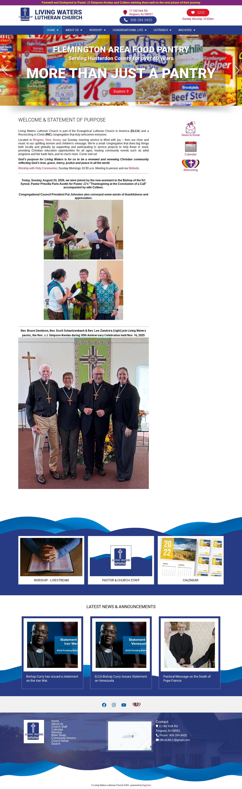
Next (236, 70)
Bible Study (58, 735)
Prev (5, 70)
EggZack (146, 785)
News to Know (191, 135)
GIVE (200, 12)
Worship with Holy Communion (37, 168)
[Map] (126, 13)
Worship (56, 732)
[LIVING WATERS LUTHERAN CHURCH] (50, 20)
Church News (60, 740)
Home (55, 720)
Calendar (190, 154)
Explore (120, 91)
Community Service (63, 738)
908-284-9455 (140, 20)
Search (55, 743)
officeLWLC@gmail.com (174, 739)
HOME (51, 30)
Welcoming (191, 169)
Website (134, 168)
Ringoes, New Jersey (47, 139)
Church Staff (59, 726)
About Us (57, 723)
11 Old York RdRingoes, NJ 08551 (141, 12)
